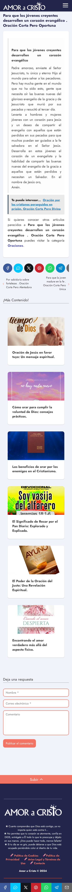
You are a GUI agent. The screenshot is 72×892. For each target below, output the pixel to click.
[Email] (67, 887)
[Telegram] (60, 268)
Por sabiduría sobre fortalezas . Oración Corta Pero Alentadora (19, 283)
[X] (28, 268)
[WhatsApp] (50, 268)
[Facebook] (7, 268)
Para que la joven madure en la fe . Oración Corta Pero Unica (54, 283)
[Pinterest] (39, 268)
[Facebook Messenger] (18, 268)
